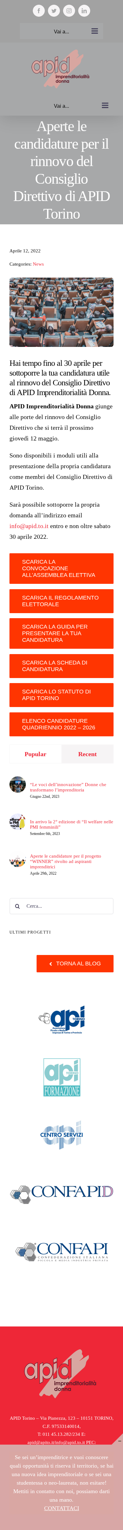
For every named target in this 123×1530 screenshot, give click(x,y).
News (38, 264)
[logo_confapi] (61, 1229)
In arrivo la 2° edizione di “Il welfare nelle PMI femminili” (71, 824)
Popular (35, 754)
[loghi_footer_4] (61, 1000)
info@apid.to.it (29, 525)
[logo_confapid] (61, 1172)
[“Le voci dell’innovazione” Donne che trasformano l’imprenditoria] (17, 780)
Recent (87, 754)
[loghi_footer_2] (61, 1057)
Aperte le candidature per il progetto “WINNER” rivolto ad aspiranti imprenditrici (65, 861)
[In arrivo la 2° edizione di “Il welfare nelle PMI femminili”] (17, 817)
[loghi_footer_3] (61, 1114)
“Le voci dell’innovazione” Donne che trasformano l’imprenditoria (68, 787)
